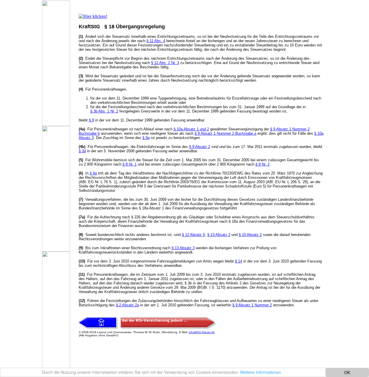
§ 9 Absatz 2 (199, 147)
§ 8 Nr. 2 (262, 164)
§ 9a (146, 138)
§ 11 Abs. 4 (155, 41)
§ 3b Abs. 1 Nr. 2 (104, 111)
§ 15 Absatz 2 (250, 234)
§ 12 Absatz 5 (193, 234)
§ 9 (91, 120)
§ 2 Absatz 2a (127, 305)
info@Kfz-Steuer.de (202, 332)
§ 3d (82, 151)
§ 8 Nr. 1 (130, 164)
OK (347, 372)
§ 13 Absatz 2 (218, 234)
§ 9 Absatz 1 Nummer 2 (252, 305)
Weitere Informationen (260, 372)
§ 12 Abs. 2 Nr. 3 (165, 63)
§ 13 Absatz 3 (183, 248)
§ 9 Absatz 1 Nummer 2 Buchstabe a (225, 133)
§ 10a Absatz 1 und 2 (191, 129)
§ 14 (238, 261)
